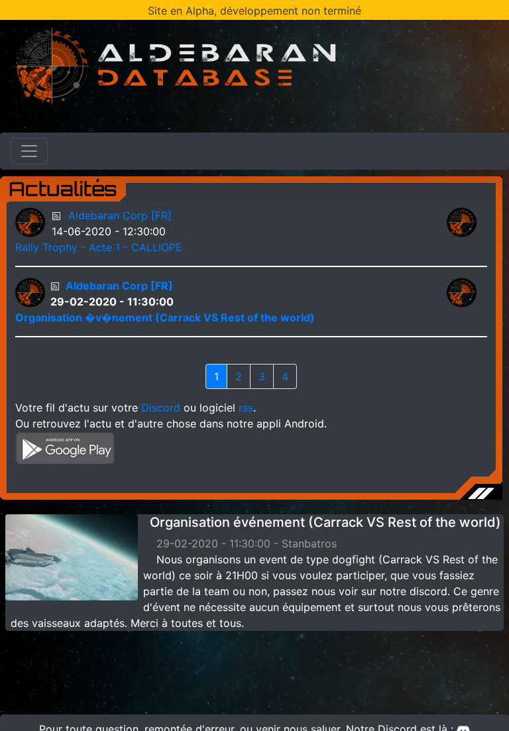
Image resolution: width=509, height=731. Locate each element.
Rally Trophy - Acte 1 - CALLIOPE (98, 247)
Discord (160, 407)
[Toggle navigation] (29, 151)
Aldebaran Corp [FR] (120, 215)
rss (246, 407)
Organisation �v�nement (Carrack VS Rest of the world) (165, 317)
